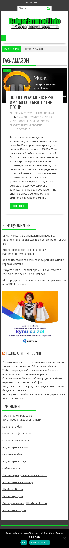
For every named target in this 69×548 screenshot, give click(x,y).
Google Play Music (28, 121)
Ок (24, 542)
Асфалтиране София (15, 461)
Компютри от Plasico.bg (17, 415)
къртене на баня (12, 426)
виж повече (19, 206)
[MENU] (3, 38)
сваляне (37, 125)
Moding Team (46, 113)
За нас (29, 2)
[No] (64, 538)
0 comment (23, 129)
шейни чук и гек (12, 468)
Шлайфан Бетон (12, 489)
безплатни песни (20, 125)
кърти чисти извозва (15, 440)
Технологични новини (23, 353)
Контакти (38, 2)
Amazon (22, 117)
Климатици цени (12, 496)
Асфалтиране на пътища (17, 482)
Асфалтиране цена (14, 510)
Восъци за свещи (13, 503)
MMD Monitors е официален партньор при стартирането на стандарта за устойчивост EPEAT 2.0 (34, 239)
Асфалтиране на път (15, 447)
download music (38, 117)
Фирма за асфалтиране (16, 433)
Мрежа (7, 70)
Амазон (45, 121)
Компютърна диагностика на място (24, 475)
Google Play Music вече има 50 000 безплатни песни (32, 102)
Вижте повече (40, 542)
